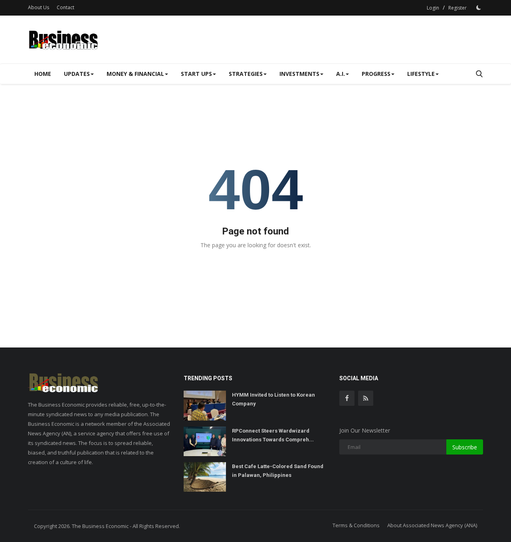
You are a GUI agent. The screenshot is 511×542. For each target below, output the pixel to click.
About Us (38, 7)
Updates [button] (77, 73)
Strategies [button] (246, 73)
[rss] (365, 398)
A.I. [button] (340, 73)
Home (42, 73)
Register (457, 7)
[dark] (478, 8)
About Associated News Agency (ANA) (432, 525)
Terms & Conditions (356, 525)
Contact (65, 7)
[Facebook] (347, 398)
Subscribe (464, 447)
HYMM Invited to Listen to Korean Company (273, 399)
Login (433, 7)
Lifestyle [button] (421, 73)
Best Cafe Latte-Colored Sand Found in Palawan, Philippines (277, 470)
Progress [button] (376, 73)
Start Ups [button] (196, 73)
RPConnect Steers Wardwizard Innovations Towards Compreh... (273, 435)
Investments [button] (299, 73)
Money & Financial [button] (135, 73)
